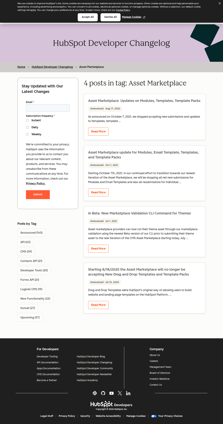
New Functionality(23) (35, 298)
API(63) (25, 242)
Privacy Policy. (35, 183)
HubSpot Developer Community (95, 368)
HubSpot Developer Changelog (52, 67)
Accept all (88, 17)
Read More (98, 131)
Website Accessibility (108, 416)
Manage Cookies (131, 17)
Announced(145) (31, 232)
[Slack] (95, 393)
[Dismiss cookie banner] (219, 3)
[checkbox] (48, 128)
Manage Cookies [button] (136, 416)
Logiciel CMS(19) (31, 289)
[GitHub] (103, 393)
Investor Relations (160, 378)
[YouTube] (111, 393)
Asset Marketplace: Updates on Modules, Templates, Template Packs (144, 101)
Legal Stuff (46, 416)
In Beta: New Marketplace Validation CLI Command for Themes (139, 213)
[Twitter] (120, 393)
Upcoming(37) (30, 317)
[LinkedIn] (128, 393)
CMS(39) (26, 251)
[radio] (48, 121)
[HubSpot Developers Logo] (111, 404)
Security (85, 416)
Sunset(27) (27, 308)
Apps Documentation (48, 368)
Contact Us (156, 384)
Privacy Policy (67, 416)
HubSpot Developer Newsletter (94, 374)
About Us (155, 355)
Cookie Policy (123, 10)
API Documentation (47, 362)
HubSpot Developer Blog (91, 356)
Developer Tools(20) (34, 270)
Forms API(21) (29, 279)
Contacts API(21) (31, 261)
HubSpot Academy (87, 380)
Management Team (160, 367)
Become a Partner (47, 380)
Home (21, 67)
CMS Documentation (48, 374)
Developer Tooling (47, 356)
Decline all (110, 17)
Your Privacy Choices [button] (170, 416)
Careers (154, 361)
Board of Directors (160, 372)
